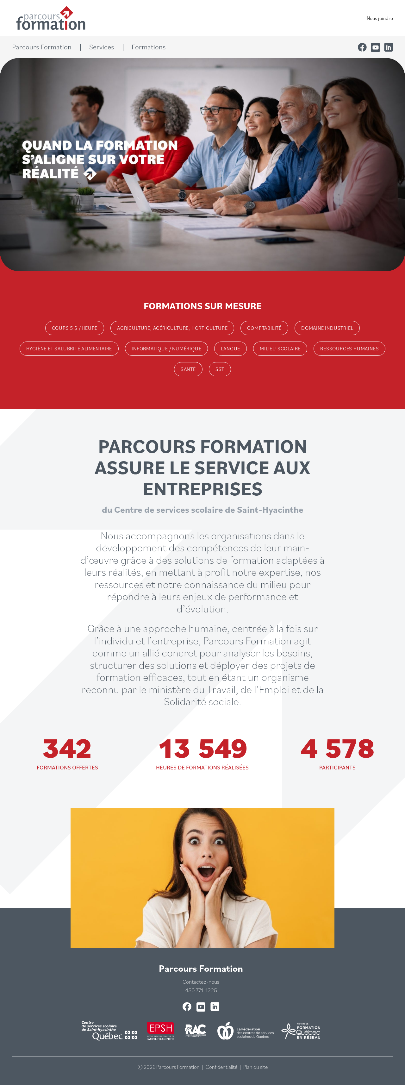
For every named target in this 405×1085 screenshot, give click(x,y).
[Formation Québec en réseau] (300, 1031)
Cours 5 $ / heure (75, 328)
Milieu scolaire (280, 348)
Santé (188, 369)
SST (219, 369)
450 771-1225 (201, 990)
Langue (230, 348)
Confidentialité (221, 1066)
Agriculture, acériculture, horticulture (172, 328)
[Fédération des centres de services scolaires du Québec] (245, 1031)
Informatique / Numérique (166, 348)
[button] (46, 47)
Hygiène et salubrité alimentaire (69, 348)
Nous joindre (380, 18)
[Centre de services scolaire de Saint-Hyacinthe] (111, 1031)
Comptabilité (264, 328)
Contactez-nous (201, 981)
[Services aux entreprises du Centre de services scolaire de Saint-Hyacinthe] (160, 1031)
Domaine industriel (327, 328)
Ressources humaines (349, 348)
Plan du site (255, 1066)
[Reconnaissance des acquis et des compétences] (196, 1031)
